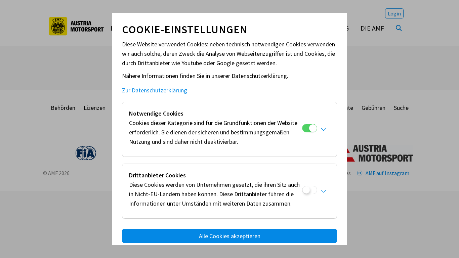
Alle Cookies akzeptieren (229, 236)
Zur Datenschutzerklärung (154, 90)
